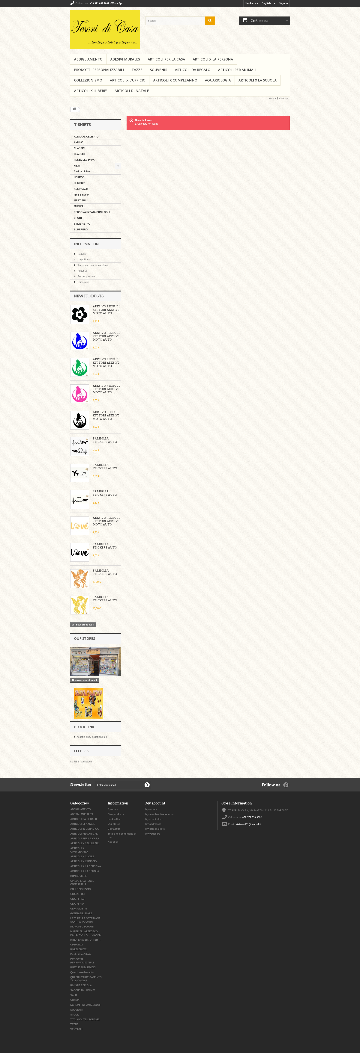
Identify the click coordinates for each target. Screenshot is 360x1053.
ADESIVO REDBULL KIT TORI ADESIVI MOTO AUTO (106, 310)
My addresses (153, 824)
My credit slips (153, 819)
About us (82, 270)
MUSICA (78, 206)
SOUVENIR (158, 69)
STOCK (74, 1014)
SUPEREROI (81, 229)
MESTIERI (80, 200)
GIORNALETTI (78, 908)
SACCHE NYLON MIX (82, 990)
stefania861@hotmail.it (248, 824)
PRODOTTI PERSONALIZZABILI (99, 69)
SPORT (78, 218)
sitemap (283, 98)
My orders (151, 809)
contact (272, 98)
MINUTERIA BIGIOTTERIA (85, 939)
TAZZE (137, 69)
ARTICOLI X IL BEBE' (90, 90)
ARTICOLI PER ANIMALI (237, 69)
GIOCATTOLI (77, 894)
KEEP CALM (81, 189)
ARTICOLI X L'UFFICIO (128, 80)
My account (155, 803)
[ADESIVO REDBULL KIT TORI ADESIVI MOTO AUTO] (79, 314)
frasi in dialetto (82, 171)
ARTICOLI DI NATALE (132, 90)
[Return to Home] (74, 109)
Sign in (283, 3)
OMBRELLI (76, 944)
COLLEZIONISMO (88, 80)
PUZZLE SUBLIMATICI (83, 967)
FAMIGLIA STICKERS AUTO (105, 440)
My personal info (155, 828)
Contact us (251, 3)
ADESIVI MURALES (125, 59)
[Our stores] (95, 661)
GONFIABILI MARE (81, 913)
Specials (113, 809)
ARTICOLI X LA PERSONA (213, 59)
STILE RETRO (82, 223)
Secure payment (86, 276)
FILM (77, 165)
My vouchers (152, 833)
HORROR (79, 177)
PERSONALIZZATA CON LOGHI (92, 212)
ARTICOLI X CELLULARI (84, 843)
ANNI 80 (78, 142)
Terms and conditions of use (92, 265)
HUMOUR (79, 183)
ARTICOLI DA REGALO (192, 69)
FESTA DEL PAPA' (84, 159)
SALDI (74, 995)
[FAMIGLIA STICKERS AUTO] (79, 446)
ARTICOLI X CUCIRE (82, 856)
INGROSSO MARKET (82, 926)
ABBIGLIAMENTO (88, 59)
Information (86, 244)
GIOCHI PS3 (77, 899)
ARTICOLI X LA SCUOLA (257, 80)
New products (89, 296)
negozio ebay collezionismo (92, 736)
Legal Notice (84, 259)
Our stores (83, 282)
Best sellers (114, 819)
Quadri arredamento (82, 972)
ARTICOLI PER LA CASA (166, 59)
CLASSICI (79, 148)
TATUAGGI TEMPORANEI (85, 1019)
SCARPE (75, 1000)
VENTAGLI (76, 1029)
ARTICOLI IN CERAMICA (84, 828)
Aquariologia (218, 80)
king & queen (81, 194)
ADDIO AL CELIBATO (86, 136)
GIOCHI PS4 (77, 903)
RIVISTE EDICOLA (81, 985)
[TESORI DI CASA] (105, 29)
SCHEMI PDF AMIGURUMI (85, 1005)
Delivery (81, 254)
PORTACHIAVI (78, 949)
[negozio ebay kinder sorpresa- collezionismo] (88, 703)
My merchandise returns (159, 814)
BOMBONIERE (78, 876)
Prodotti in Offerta (80, 954)
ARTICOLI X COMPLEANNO (175, 80)
